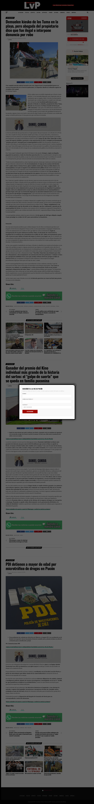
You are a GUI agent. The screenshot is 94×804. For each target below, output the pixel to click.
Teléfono (25, 404)
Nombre (24, 393)
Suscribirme (30, 411)
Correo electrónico (27, 399)
